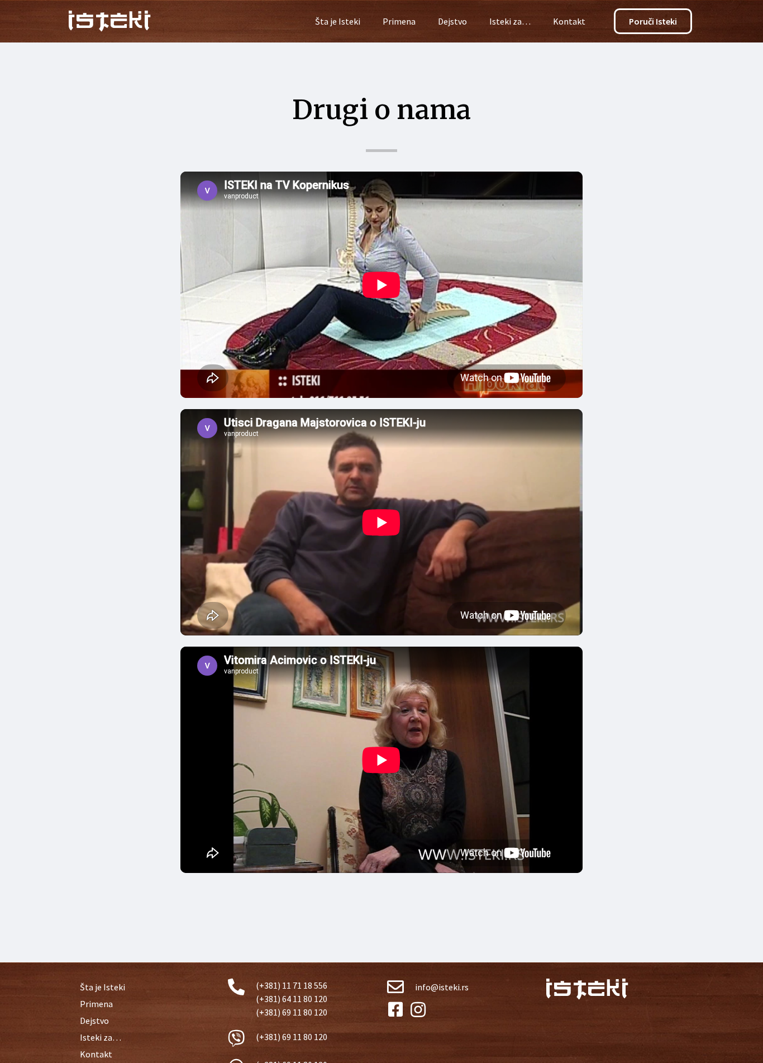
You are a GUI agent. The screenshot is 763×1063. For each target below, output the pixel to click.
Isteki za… (510, 21)
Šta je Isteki (337, 21)
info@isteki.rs (442, 987)
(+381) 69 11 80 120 (291, 1036)
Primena (399, 21)
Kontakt (569, 21)
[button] (653, 21)
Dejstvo (452, 21)
